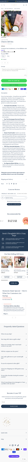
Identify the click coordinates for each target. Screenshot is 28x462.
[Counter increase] (7, 63)
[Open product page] (7, 262)
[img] (14, 298)
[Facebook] (7, 183)
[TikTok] (18, 445)
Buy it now (14, 85)
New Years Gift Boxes (9, 8)
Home (2, 8)
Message (3, 66)
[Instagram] (12, 445)
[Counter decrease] (2, 63)
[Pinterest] (11, 183)
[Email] (16, 183)
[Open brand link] (9, 221)
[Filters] (2, 197)
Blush (3, 56)
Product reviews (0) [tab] (9, 193)
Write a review (14, 204)
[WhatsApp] (13, 183)
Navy (8, 56)
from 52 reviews (6, 299)
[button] (1, 5)
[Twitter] (9, 183)
